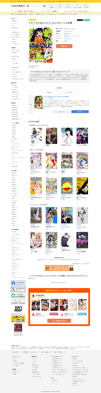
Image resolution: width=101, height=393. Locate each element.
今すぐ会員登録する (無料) (59, 320)
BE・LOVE (14, 231)
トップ (13, 11)
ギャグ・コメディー (16, 146)
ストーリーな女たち (16, 234)
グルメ (13, 164)
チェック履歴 (15, 63)
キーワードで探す (15, 94)
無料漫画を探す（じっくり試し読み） (81, 263)
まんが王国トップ (16, 352)
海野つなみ (14, 182)
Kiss (13, 245)
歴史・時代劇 (15, 152)
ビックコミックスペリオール (18, 277)
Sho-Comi (14, 263)
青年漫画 (14, 130)
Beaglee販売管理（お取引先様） (80, 374)
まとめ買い (70, 92)
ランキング (74, 11)
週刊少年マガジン (15, 247)
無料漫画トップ (15, 21)
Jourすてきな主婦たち (16, 259)
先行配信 (20, 11)
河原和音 (14, 191)
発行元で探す (15, 96)
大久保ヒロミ (15, 186)
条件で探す (14, 85)
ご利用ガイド (15, 74)
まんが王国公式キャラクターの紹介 (80, 369)
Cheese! (13, 252)
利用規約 (75, 376)
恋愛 (13, 141)
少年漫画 (14, 132)
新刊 (81, 11)
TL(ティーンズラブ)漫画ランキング (60, 369)
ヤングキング (15, 268)
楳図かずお (14, 184)
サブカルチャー (68, 38)
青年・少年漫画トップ (16, 36)
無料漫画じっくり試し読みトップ (31, 352)
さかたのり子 (15, 200)
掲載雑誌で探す (15, 92)
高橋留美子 (14, 214)
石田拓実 (14, 179)
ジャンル (68, 11)
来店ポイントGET (15, 50)
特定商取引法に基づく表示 (78, 381)
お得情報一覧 (15, 52)
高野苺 (13, 211)
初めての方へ (15, 76)
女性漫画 (14, 125)
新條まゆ (14, 204)
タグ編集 (31, 67)
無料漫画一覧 (15, 107)
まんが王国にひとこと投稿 (17, 78)
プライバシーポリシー (77, 378)
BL (43, 11)
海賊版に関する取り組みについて (18, 313)
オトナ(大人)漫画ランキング (59, 374)
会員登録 (14, 58)
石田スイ (14, 177)
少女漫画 (14, 127)
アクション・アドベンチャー (18, 157)
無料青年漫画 (15, 114)
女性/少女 (26, 11)
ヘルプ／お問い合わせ (16, 72)
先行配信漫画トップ (16, 32)
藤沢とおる (14, 220)
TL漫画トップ (15, 39)
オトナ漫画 (14, 139)
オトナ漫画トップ (15, 43)
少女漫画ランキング (57, 363)
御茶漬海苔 (14, 188)
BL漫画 (13, 136)
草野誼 (13, 198)
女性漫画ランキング (57, 361)
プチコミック (15, 236)
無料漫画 (55, 11)
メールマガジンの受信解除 (18, 363)
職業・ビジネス (15, 148)
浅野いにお (14, 175)
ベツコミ (14, 257)
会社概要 (75, 383)
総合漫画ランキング (57, 358)
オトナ (49, 11)
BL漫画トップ (15, 41)
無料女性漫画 (15, 109)
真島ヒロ (14, 223)
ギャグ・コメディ (74, 36)
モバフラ (14, 275)
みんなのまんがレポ (16, 99)
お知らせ (14, 69)
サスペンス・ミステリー (17, 150)
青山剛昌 (14, 173)
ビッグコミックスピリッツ (17, 243)
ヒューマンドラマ (15, 143)
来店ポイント (87, 11)
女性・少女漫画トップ (16, 34)
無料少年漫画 (15, 116)
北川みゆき (14, 195)
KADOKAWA (67, 33)
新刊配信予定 (15, 27)
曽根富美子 (14, 209)
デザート (14, 270)
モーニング (14, 261)
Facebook (55, 380)
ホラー (13, 159)
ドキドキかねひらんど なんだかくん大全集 (56, 96)
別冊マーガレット (15, 254)
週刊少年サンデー (15, 266)
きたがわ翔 (14, 193)
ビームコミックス (34, 204)
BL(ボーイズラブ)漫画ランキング (60, 372)
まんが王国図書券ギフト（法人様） (80, 372)
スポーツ (14, 155)
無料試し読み (64, 46)
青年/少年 (31, 11)
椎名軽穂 (14, 202)
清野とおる (14, 207)
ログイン (14, 61)
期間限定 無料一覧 (16, 119)
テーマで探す (15, 87)
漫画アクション (15, 273)
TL (37, 11)
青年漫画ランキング (57, 365)
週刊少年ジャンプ (15, 241)
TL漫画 (13, 134)
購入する (80, 111)
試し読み (61, 111)
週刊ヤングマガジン (16, 238)
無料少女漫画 (15, 112)
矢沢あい (14, 225)
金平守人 (70, 28)
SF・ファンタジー (16, 162)
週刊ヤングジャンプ (16, 250)
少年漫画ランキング (57, 367)
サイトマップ (76, 385)
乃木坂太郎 (14, 216)
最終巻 (50, 92)
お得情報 (14, 373)
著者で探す (14, 89)
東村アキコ (14, 218)
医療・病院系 (15, 166)
